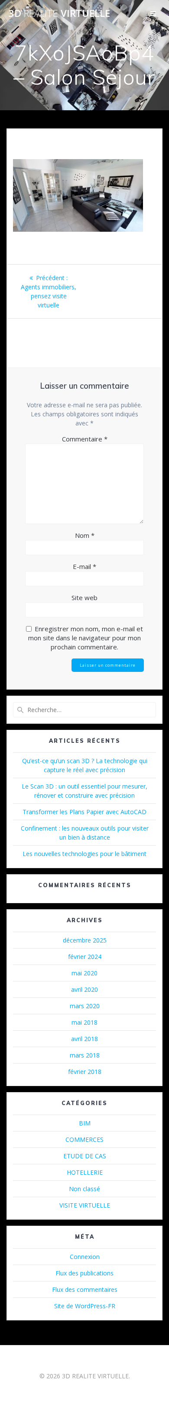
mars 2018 (85, 1055)
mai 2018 (85, 1022)
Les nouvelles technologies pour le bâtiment (84, 854)
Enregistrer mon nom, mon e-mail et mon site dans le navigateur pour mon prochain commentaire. (85, 637)
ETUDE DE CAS (84, 1156)
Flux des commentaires (84, 1289)
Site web (85, 597)
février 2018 (84, 1071)
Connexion (85, 1257)
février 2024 (84, 956)
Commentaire (84, 439)
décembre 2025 (85, 940)
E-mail (84, 566)
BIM (85, 1123)
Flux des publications (84, 1273)
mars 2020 (85, 1006)
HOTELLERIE (85, 1172)
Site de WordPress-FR (84, 1306)
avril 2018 (84, 1039)
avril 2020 (84, 989)
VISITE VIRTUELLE (84, 1205)
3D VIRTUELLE (59, 13)
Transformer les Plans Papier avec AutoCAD (84, 812)
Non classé (84, 1189)
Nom (84, 535)
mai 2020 (85, 973)
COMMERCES (84, 1139)
